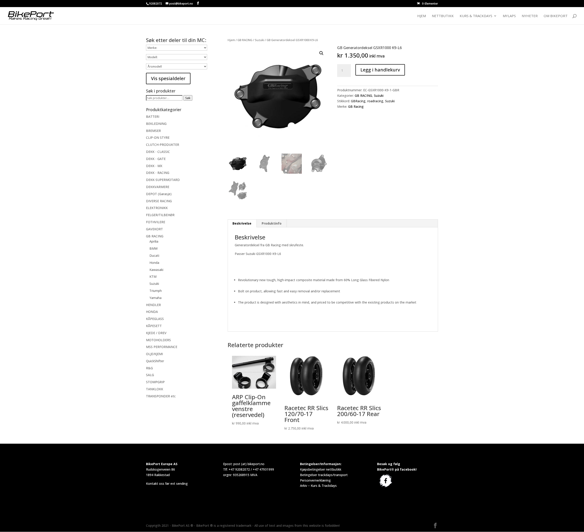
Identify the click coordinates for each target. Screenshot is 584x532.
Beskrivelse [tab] (241, 223)
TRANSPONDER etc (161, 396)
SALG (150, 375)
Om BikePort (556, 16)
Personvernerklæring (315, 480)
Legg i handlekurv (380, 70)
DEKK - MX (154, 166)
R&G (149, 368)
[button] (321, 53)
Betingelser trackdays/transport (324, 475)
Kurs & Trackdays (476, 16)
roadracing (375, 101)
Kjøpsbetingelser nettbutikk (320, 469)
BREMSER (153, 130)
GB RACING (244, 40)
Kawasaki (156, 269)
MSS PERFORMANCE (161, 347)
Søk (187, 98)
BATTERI (152, 116)
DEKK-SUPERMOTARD (163, 180)
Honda (154, 262)
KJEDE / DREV (156, 333)
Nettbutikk (443, 16)
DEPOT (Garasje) (159, 194)
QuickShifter (155, 361)
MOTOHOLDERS (158, 340)
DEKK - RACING (157, 172)
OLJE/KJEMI (154, 354)
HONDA (152, 311)
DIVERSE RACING (159, 201)
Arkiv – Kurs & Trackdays (318, 485)
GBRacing (358, 101)
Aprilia (153, 241)
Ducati (154, 255)
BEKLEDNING (156, 123)
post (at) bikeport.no (248, 464)
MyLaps (509, 16)
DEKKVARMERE (157, 187)
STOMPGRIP (155, 382)
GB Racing (356, 106)
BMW (153, 248)
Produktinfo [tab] (272, 223)
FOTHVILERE (155, 222)
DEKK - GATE (156, 159)
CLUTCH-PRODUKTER (162, 144)
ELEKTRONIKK (157, 208)
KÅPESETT (154, 326)
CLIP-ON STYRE (157, 137)
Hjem (421, 16)
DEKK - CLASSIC (158, 151)
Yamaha (155, 298)
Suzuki (259, 40)
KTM (152, 276)
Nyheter (530, 16)
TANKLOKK (154, 389)
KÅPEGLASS (155, 319)
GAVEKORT (154, 229)
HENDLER (153, 305)
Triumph (155, 290)
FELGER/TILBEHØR (160, 215)
